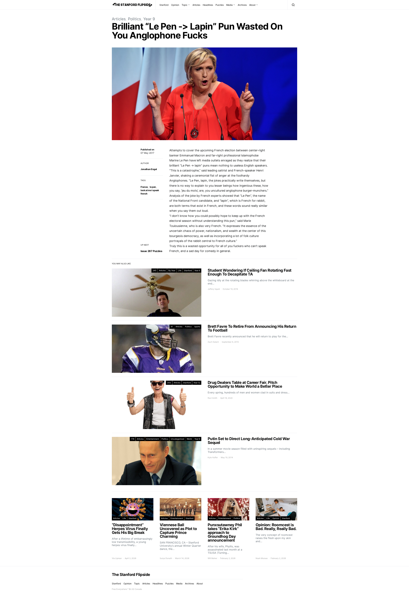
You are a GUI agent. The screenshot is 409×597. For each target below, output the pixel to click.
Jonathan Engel (149, 169)
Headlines (208, 5)
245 (154, 270)
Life (179, 270)
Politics (134, 19)
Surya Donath (166, 558)
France (144, 187)
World (189, 439)
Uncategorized (177, 439)
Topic (184, 5)
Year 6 (197, 439)
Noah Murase (262, 558)
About (252, 5)
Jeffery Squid (214, 289)
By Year (171, 270)
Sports (197, 326)
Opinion (175, 5)
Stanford (164, 5)
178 (132, 439)
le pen (153, 187)
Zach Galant (213, 342)
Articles (196, 5)
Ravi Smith (212, 398)
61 (172, 326)
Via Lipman (117, 558)
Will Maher (212, 558)
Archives (242, 5)
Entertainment (152, 439)
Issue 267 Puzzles (151, 251)
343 (169, 382)
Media (229, 5)
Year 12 (196, 382)
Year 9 (149, 19)
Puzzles (220, 5)
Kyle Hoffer (213, 457)
